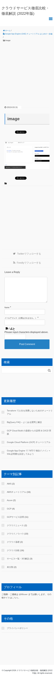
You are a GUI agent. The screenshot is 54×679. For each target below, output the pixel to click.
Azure (9, 500)
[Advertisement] (27, 71)
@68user (23, 594)
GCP (9, 508)
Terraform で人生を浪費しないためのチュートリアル (29, 412)
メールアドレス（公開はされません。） (20, 318)
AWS (9, 484)
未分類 (10, 567)
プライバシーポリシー (17, 628)
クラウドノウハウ (15, 533)
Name (6, 307)
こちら (15, 597)
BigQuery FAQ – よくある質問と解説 (24, 422)
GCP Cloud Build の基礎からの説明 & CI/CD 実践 (29, 432)
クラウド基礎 (13, 542)
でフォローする (29, 253)
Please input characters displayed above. (26, 332)
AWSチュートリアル (16, 492)
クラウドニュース (15, 525)
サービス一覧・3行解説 (18, 558)
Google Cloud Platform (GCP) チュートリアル (28, 442)
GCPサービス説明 (15, 517)
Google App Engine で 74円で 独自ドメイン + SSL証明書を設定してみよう (28, 452)
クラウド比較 (13, 550)
